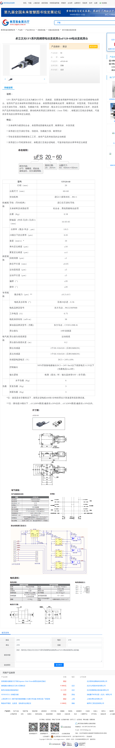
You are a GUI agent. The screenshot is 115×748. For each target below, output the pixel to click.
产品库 (20, 30)
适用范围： (55, 65)
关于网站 (42, 719)
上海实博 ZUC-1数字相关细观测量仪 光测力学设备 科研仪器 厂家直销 (25, 699)
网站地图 (85, 719)
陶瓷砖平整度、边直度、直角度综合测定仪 (16, 703)
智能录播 (34, 711)
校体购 (103, 3)
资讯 (24, 3)
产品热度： (55, 53)
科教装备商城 (54, 3)
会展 (95, 3)
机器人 (96, 711)
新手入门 (73, 719)
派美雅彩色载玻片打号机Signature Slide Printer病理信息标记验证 (23, 681)
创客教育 (79, 711)
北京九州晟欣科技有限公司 (96, 686)
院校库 (85, 3)
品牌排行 (77, 3)
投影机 (70, 711)
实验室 (59, 714)
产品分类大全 (30, 30)
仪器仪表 (67, 714)
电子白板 (16, 711)
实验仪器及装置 (53, 30)
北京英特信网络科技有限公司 (97, 681)
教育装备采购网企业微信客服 (86, 723)
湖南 (73, 703)
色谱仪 (29, 714)
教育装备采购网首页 (8, 30)
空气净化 (94, 714)
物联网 (111, 711)
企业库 (70, 3)
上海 (73, 699)
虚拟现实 (44, 711)
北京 (62, 70)
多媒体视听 (49, 714)
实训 (75, 714)
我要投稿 (92, 719)
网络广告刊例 (56, 719)
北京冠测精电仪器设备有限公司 (98, 690)
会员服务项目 (65, 719)
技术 (90, 3)
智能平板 (25, 711)
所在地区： (55, 70)
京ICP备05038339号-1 (79, 736)
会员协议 (79, 719)
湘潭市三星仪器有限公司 (95, 703)
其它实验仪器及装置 (69, 30)
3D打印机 (53, 711)
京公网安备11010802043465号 (62, 736)
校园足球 (103, 714)
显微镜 (62, 711)
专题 (29, 3)
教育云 (104, 711)
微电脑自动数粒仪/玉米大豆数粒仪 (13, 686)
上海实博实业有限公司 (95, 699)
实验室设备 (41, 30)
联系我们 (48, 719)
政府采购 (45, 3)
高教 (62, 65)
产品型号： (55, 61)
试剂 (22, 714)
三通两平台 (84, 714)
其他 (73, 694)
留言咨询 (93, 46)
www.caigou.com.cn (59, 739)
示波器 (88, 711)
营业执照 (89, 736)
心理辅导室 (13, 714)
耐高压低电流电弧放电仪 (10, 690)
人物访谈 (36, 3)
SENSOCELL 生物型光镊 (10, 694)
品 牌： (55, 57)
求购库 (63, 3)
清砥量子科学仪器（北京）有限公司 (99, 694)
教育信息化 (38, 714)
